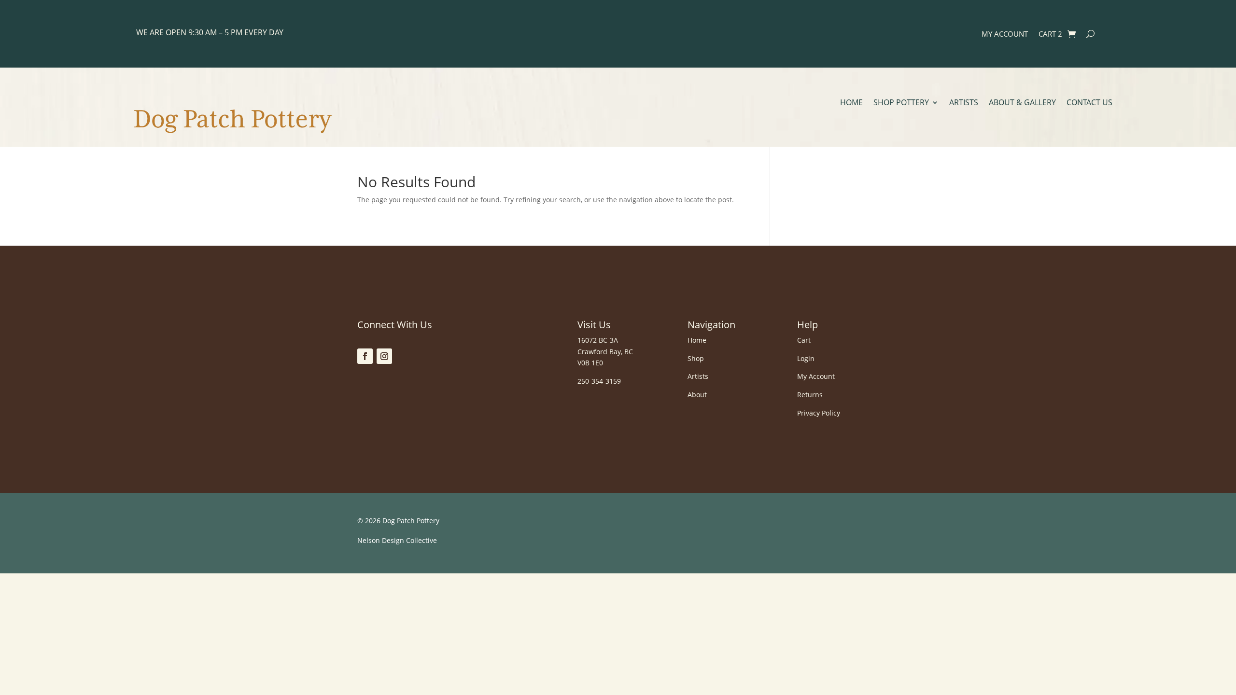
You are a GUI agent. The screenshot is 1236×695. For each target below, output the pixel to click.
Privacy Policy (818, 412)
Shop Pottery (901, 103)
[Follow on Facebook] (365, 356)
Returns (810, 394)
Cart (804, 340)
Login (806, 358)
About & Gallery (1022, 103)
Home (851, 103)
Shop (696, 358)
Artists (963, 103)
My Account (1005, 34)
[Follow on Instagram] (384, 356)
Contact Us (1089, 103)
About (697, 394)
